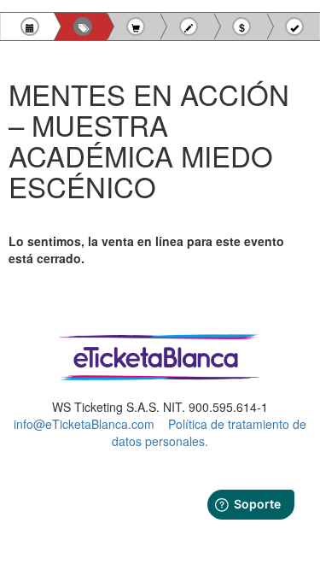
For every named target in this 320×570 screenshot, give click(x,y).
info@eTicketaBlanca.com (84, 423)
